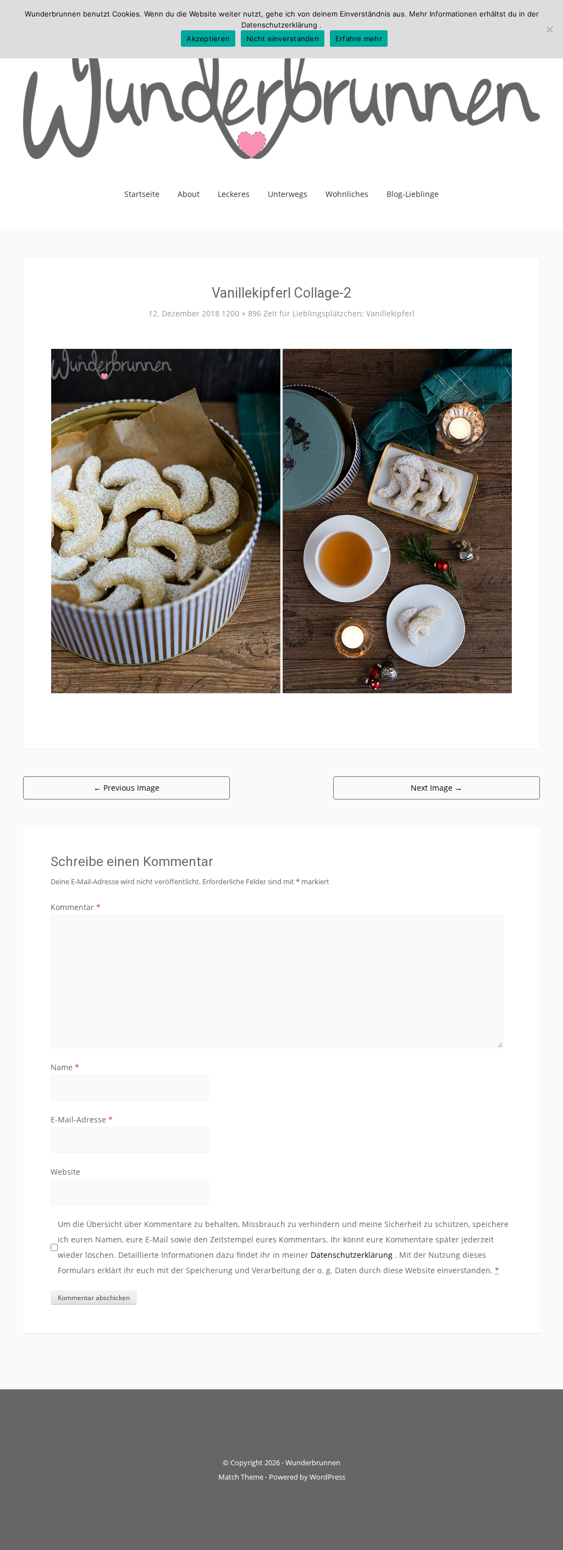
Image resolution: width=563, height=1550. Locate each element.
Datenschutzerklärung (353, 1255)
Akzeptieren (208, 38)
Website (65, 1171)
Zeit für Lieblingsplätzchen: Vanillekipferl (339, 313)
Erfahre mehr (358, 38)
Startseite (141, 194)
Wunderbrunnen (312, 1462)
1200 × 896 (241, 313)
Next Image (436, 787)
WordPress (327, 1477)
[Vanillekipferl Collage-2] (281, 520)
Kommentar (76, 907)
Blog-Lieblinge (413, 194)
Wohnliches (346, 194)
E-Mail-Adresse (82, 1119)
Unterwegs (287, 194)
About (189, 194)
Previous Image (126, 787)
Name (65, 1067)
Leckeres (234, 194)
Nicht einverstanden (282, 38)
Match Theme (240, 1477)
